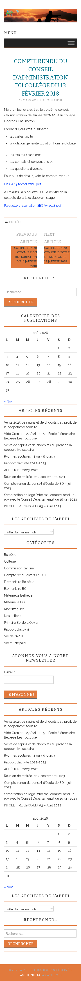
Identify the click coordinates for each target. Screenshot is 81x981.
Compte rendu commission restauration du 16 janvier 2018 (25, 257)
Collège (15, 222)
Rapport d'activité (16, 629)
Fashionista (29, 975)
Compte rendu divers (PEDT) (25, 575)
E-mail (9, 672)
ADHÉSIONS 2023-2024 (21, 470)
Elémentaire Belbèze (19, 582)
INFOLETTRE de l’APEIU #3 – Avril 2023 (32, 506)
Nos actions (12, 616)
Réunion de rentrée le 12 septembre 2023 (34, 477)
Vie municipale (15, 643)
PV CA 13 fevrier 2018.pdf (22, 184)
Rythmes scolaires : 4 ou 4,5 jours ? (29, 456)
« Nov (8, 401)
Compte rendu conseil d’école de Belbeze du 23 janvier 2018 (57, 254)
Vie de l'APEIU (14, 636)
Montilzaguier (14, 609)
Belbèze (10, 554)
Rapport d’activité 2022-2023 (25, 463)
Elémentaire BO (15, 588)
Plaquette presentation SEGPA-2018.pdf (32, 205)
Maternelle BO (14, 602)
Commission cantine (19, 568)
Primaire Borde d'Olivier (21, 622)
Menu (10, 33)
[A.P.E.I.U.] (40, 15)
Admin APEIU (52, 100)
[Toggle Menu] (71, 43)
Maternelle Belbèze (18, 595)
